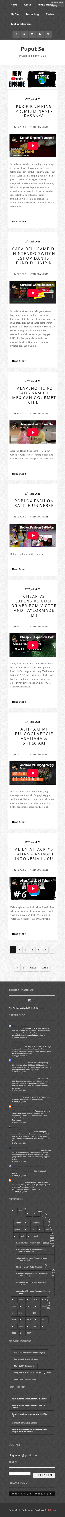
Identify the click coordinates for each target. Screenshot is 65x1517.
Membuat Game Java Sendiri (24, 1423)
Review (50, 14)
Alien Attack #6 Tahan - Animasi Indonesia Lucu (33, 1292)
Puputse (21, 127)
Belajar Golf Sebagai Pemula (25, 1379)
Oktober (17, 1223)
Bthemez (52, 1510)
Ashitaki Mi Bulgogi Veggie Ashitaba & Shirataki (31, 1283)
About (27, 4)
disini (43, 1007)
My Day (15, 14)
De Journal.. (17, 1060)
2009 (35, 1326)
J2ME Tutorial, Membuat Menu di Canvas (29, 1399)
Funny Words (45, 4)
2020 (20, 1300)
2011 (43, 1320)
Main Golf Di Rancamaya (24, 1366)
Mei (22, 1236)
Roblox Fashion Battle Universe (29, 1267)
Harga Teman (17, 1028)
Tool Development (21, 24)
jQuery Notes (17, 1183)
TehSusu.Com (18, 1042)
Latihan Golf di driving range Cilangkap (29, 1353)
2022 (35, 1213)
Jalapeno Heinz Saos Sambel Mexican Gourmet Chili (31, 1259)
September (36, 1223)
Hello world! (17, 1097)
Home (14, 4)
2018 (14, 1306)
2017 (29, 1306)
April (36, 1236)
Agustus (17, 1229)
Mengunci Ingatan (20, 1026)
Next (33, 967)
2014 (35, 1313)
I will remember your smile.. (22, 1171)
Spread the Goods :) (21, 1095)
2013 (14, 1320)
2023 (20, 1211)
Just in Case (17, 1180)
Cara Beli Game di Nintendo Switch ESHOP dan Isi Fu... (30, 1250)
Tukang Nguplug (19, 1148)
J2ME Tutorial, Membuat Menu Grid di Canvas (28, 1406)
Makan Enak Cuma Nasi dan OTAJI (26, 1150)
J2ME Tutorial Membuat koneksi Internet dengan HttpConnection (29, 1431)
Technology (32, 14)
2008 (14, 1333)
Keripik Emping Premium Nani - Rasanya (32, 1243)
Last (45, 967)
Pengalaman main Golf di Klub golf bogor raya (32, 1373)
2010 (20, 1326)
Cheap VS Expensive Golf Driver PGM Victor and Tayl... (32, 1275)
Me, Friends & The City (22, 1106)
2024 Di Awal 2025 (19, 1063)
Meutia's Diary (18, 1076)
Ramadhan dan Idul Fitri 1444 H (24, 1079)
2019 (35, 1300)
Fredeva (15, 1127)
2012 (29, 1320)
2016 (44, 1306)
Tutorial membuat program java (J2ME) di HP (30, 1415)
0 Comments (41, 127)
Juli (33, 1229)
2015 (20, 1313)
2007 (29, 1333)
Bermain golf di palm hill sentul (26, 1359)
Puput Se (32, 48)
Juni (46, 1229)
